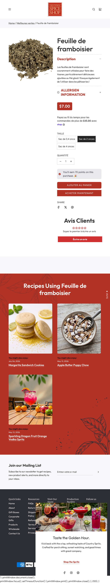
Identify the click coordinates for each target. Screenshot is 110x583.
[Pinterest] (78, 573)
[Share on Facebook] (58, 208)
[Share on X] (65, 208)
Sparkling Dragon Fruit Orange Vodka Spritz (28, 437)
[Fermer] (102, 508)
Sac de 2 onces (86, 139)
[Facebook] (64, 573)
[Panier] (100, 9)
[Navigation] (9, 9)
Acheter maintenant (79, 193)
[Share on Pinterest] (72, 208)
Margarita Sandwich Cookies (26, 365)
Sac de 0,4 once (66, 139)
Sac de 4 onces (66, 146)
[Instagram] (71, 573)
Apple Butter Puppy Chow (73, 365)
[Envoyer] (98, 472)
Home (12, 23)
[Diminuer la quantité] (60, 161)
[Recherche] (94, 9)
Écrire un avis (80, 239)
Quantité (62, 155)
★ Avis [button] (107, 294)
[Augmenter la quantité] (71, 161)
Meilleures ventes (26, 23)
